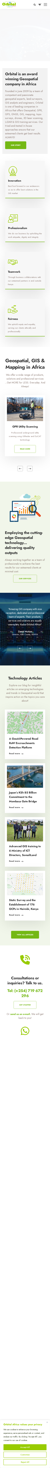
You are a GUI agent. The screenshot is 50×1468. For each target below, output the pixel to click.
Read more (14, 753)
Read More (25, 449)
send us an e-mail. (20, 1014)
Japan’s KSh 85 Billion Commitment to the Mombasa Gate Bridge (23, 797)
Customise (25, 1454)
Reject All (25, 1462)
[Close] (47, 1422)
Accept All (25, 1447)
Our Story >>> (26, 43)
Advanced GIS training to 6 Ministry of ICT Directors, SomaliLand (25, 850)
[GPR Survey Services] (25, 407)
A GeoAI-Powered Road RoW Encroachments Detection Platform (23, 743)
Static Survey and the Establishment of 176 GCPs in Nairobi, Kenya (23, 904)
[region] (25, 1444)
